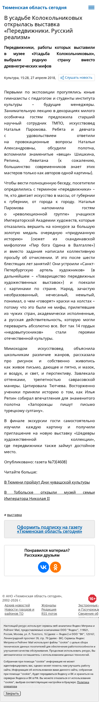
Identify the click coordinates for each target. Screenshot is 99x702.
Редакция (48, 609)
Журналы (48, 605)
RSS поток (49, 613)
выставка (14, 515)
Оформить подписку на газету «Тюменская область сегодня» (49, 529)
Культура (11, 77)
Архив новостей (17, 605)
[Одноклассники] (55, 567)
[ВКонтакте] (43, 567)
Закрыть (12, 693)
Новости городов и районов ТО (19, 611)
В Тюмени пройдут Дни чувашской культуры (47, 482)
